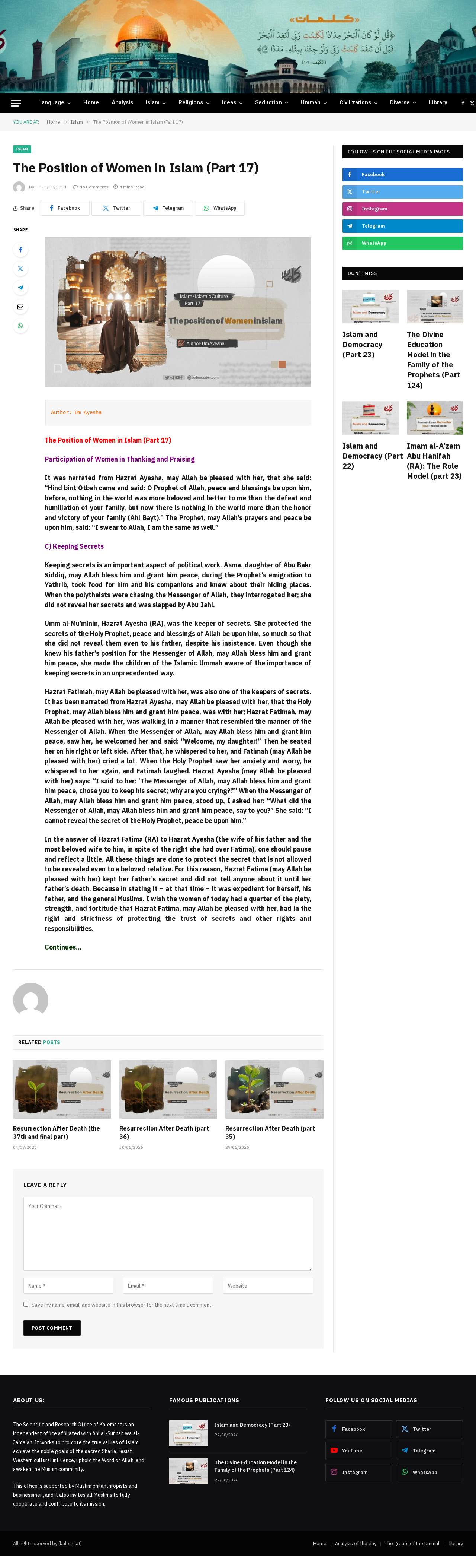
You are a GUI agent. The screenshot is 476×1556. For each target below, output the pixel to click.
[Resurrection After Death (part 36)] (168, 1089)
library (438, 103)
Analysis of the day (355, 1543)
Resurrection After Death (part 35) (270, 1132)
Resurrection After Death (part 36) (164, 1132)
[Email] (20, 306)
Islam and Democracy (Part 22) (370, 456)
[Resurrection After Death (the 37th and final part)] (62, 1089)
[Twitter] (20, 268)
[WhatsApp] (20, 325)
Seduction (268, 103)
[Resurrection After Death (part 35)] (274, 1089)
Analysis (122, 103)
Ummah (311, 103)
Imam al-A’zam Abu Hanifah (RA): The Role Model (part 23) (434, 461)
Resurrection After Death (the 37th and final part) (56, 1132)
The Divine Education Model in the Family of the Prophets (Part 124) (433, 359)
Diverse (400, 103)
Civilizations (355, 103)
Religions (190, 103)
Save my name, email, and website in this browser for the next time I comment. (122, 1305)
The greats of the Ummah (413, 1543)
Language (51, 103)
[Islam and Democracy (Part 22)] (370, 418)
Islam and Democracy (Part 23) (362, 344)
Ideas (229, 103)
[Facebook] (20, 249)
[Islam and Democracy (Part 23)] (370, 306)
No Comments (94, 187)
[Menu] (16, 103)
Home (91, 103)
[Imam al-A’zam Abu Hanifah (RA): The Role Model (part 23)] (435, 418)
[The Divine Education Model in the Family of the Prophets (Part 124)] (435, 306)
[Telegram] (20, 287)
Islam (153, 103)
